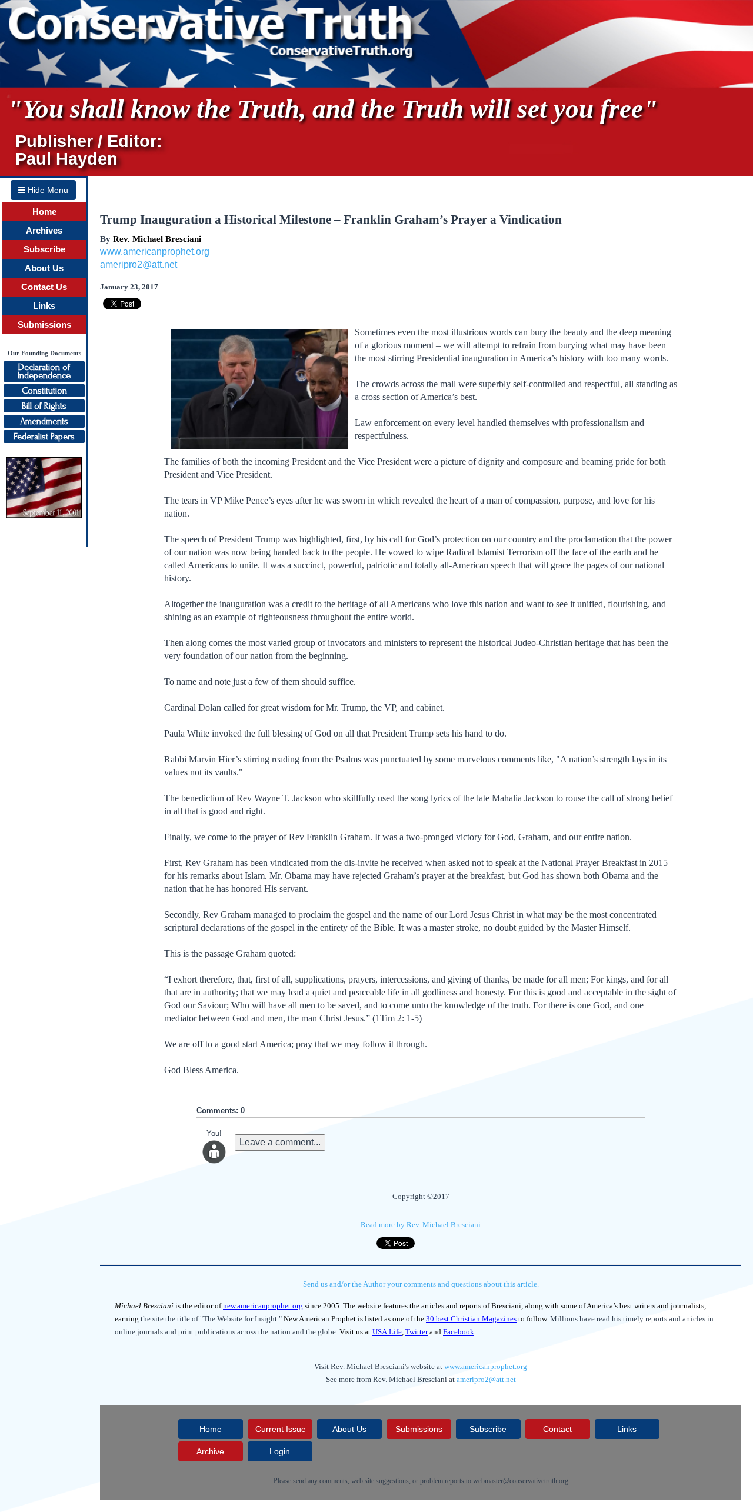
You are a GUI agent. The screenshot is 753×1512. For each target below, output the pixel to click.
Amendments (44, 421)
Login (279, 1451)
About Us (44, 268)
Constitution (44, 390)
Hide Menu (46, 190)
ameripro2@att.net (138, 264)
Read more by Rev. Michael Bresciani (421, 1224)
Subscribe (44, 249)
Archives (44, 230)
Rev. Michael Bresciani (157, 239)
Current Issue (280, 1429)
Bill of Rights (44, 406)
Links (44, 306)
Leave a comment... (280, 1142)
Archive (210, 1451)
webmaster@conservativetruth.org (520, 1481)
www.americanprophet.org (154, 252)
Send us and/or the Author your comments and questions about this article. (421, 1284)
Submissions (44, 324)
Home (44, 212)
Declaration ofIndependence (44, 371)
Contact (557, 1429)
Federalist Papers (44, 436)
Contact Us (44, 287)
